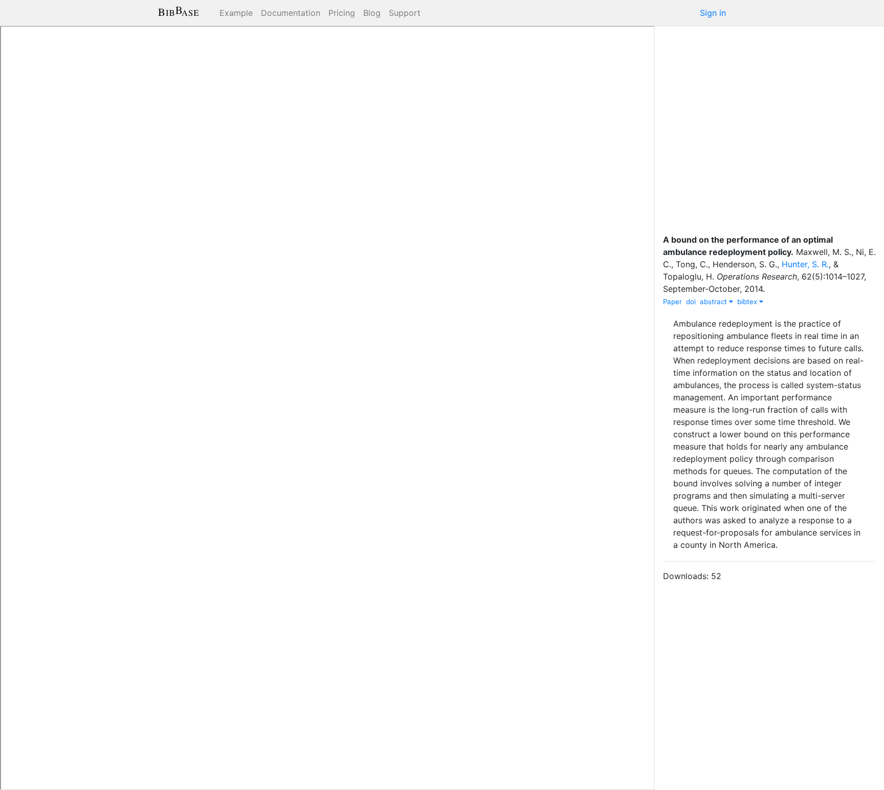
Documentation (290, 13)
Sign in (713, 13)
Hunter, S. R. (805, 264)
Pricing (341, 13)
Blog (372, 13)
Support (405, 13)
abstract (714, 301)
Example (236, 13)
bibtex (748, 301)
